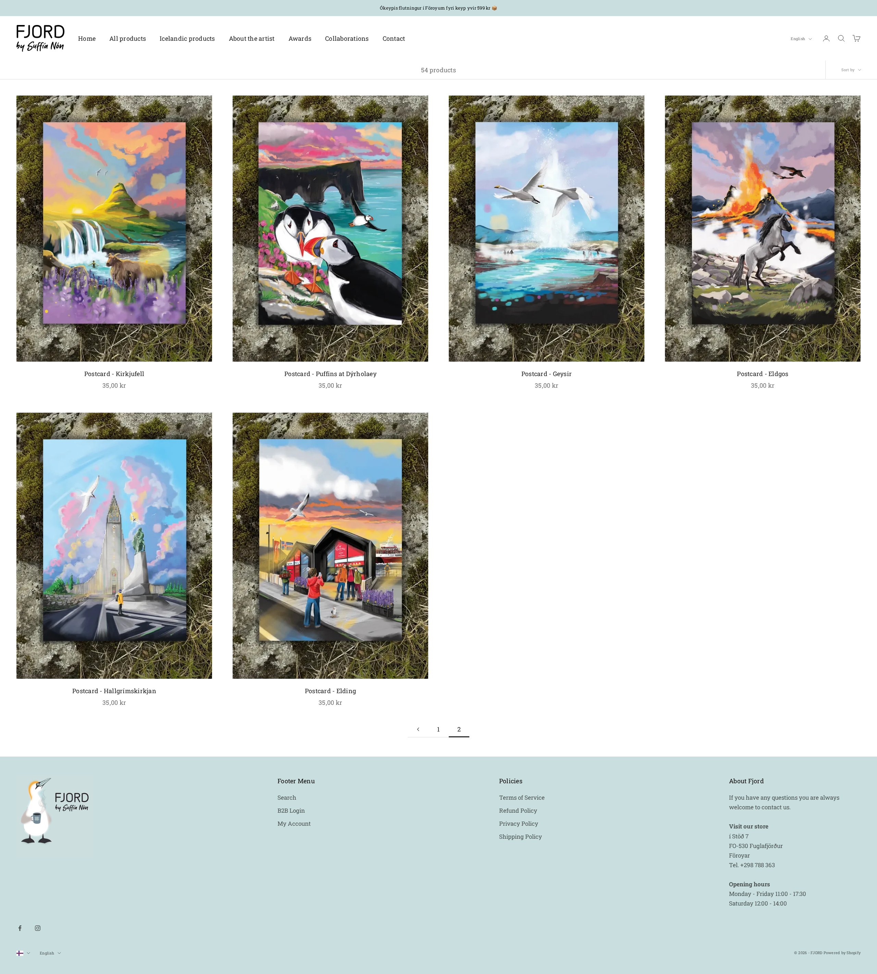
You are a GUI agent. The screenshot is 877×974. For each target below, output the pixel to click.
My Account (294, 823)
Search (286, 797)
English (798, 38)
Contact (394, 38)
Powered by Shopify (842, 952)
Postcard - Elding (330, 691)
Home (87, 38)
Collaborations (347, 38)
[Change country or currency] (23, 953)
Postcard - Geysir (546, 374)
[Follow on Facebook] (19, 928)
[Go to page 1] (418, 729)
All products (127, 38)
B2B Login (291, 810)
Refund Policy (518, 810)
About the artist (252, 38)
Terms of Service (522, 797)
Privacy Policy (518, 823)
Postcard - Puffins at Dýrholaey (330, 374)
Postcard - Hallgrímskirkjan (114, 691)
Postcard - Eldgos (762, 374)
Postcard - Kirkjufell (114, 374)
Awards (300, 38)
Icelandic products (187, 38)
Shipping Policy (520, 836)
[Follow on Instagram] (37, 928)
